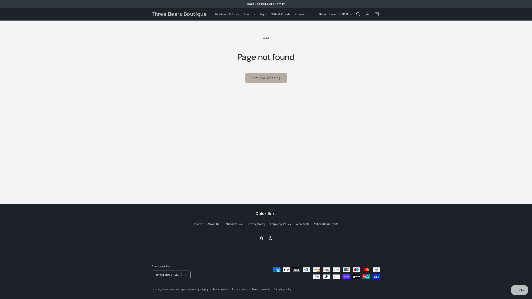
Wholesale (302, 224)
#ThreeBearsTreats (326, 224)
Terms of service (261, 289)
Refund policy (220, 289)
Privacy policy (240, 289)
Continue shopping (266, 78)
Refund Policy (233, 224)
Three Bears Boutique (174, 289)
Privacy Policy (256, 224)
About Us (213, 224)
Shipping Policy (280, 224)
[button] (249, 14)
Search (198, 224)
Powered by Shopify (197, 289)
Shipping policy (283, 289)
